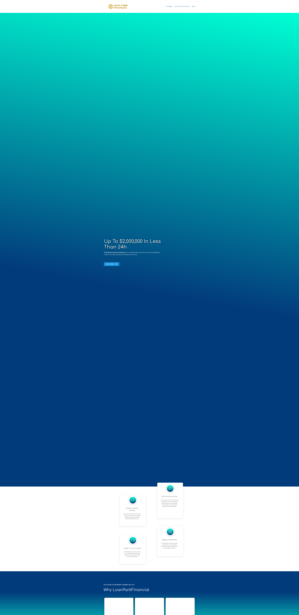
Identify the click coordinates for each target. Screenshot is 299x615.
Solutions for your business (182, 6)
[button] (111, 264)
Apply (193, 6)
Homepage (169, 6)
